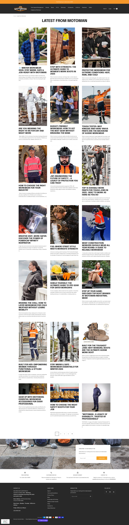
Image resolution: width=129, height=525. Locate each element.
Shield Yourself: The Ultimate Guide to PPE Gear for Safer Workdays (64, 285)
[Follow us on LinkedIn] (114, 492)
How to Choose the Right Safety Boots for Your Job (63, 407)
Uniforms (78, 7)
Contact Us (50, 506)
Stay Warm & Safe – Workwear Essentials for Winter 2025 (64, 367)
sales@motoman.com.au (98, 479)
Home (14, 16)
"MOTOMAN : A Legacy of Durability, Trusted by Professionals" (94, 416)
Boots (52, 7)
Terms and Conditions (52, 493)
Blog (48, 497)
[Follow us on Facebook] (106, 492)
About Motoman (51, 508)
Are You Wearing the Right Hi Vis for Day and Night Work (31, 131)
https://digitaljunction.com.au (31, 519)
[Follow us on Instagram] (110, 492)
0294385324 (113, 479)
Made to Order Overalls (52, 501)
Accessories (70, 7)
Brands (47, 7)
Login (110, 8)
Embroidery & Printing (52, 499)
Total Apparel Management (37, 7)
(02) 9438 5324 (16, 510)
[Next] (72, 434)
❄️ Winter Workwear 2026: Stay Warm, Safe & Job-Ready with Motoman (32, 70)
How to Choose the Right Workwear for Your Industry (32, 188)
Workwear (63, 7)
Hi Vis (57, 7)
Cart (115, 8)
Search (105, 8)
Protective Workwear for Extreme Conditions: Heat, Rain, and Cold (96, 72)
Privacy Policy (50, 495)
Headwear (84, 7)
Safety (90, 7)
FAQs (48, 503)
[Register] (90, 496)
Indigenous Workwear (36, 10)
